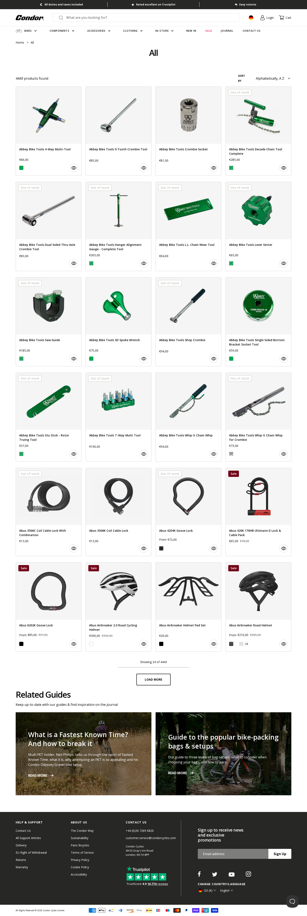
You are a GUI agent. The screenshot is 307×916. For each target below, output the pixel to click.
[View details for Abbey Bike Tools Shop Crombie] (188, 322)
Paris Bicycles (80, 845)
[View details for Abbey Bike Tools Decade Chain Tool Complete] (258, 131)
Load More (153, 679)
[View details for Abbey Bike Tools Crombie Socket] (188, 131)
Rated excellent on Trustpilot (155, 4)
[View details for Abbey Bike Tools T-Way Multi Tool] (118, 417)
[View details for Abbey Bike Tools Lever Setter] (258, 226)
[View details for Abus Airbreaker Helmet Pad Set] (188, 607)
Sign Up (280, 854)
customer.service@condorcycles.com (151, 838)
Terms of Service (82, 852)
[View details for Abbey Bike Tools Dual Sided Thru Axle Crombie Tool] (48, 226)
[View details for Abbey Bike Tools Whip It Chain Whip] (188, 417)
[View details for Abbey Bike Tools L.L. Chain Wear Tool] (188, 226)
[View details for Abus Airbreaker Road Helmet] (258, 607)
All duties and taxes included (63, 4)
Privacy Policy (80, 860)
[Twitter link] (215, 875)
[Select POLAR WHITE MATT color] (236, 644)
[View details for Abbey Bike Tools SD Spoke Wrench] (118, 322)
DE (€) (208, 890)
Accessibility (79, 874)
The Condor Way (82, 831)
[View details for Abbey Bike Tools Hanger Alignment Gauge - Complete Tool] (118, 226)
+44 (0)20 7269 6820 (140, 831)
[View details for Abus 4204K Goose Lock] (188, 512)
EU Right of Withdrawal (31, 852)
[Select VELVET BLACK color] (231, 644)
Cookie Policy (80, 867)
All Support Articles (28, 838)
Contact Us (23, 831)
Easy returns (247, 4)
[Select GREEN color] (21, 168)
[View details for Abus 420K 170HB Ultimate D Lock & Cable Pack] (258, 512)
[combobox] (149, 17)
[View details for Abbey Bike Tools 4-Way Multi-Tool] (48, 131)
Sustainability (79, 838)
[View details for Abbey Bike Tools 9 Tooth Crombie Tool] (118, 131)
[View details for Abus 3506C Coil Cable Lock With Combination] (48, 512)
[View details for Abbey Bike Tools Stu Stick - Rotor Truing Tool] (48, 417)
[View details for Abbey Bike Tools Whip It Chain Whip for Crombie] (258, 417)
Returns (21, 860)
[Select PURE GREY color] (241, 644)
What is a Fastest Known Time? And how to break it (78, 739)
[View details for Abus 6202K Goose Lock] (48, 607)
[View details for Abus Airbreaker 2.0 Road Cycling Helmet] (118, 607)
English (225, 890)
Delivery (21, 845)
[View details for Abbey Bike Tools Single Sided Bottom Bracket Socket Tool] (258, 322)
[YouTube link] (232, 875)
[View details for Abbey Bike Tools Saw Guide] (48, 322)
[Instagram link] (248, 875)
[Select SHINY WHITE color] (91, 644)
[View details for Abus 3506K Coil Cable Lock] (118, 512)
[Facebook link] (200, 875)
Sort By (241, 78)
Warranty (22, 867)
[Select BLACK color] (21, 644)
